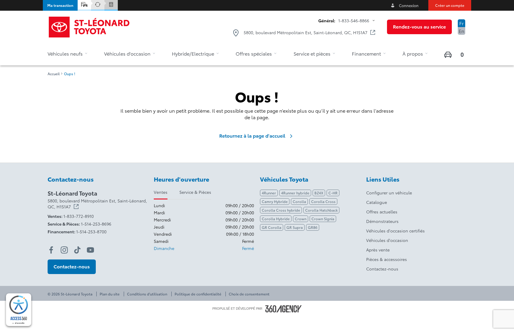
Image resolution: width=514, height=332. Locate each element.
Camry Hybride (275, 201)
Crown (300, 218)
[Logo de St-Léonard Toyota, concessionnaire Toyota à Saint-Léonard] (89, 27)
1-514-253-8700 (91, 232)
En (461, 30)
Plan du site (110, 294)
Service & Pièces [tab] (195, 192)
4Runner (269, 192)
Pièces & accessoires (386, 259)
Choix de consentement (249, 294)
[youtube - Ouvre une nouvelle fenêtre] (90, 250)
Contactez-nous (382, 269)
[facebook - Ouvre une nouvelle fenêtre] (51, 250)
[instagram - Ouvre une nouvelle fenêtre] (64, 250)
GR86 (312, 227)
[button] (60, 5)
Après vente (378, 250)
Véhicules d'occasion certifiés (395, 231)
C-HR (333, 192)
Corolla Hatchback (321, 210)
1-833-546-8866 (353, 20)
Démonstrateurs (382, 221)
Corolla (299, 201)
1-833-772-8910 (78, 216)
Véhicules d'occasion (387, 240)
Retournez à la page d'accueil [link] (252, 135)
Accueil (54, 73)
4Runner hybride (295, 192)
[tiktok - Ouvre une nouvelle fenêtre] (77, 250)
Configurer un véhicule (389, 193)
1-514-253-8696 (96, 224)
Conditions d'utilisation (147, 294)
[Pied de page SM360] (283, 308)
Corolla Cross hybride (281, 210)
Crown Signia (322, 218)
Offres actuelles (381, 212)
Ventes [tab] (160, 192)
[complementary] (18, 309)
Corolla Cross (323, 201)
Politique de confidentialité (198, 294)
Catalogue (376, 202)
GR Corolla (271, 227)
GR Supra (294, 227)
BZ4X (318, 192)
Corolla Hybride (276, 218)
